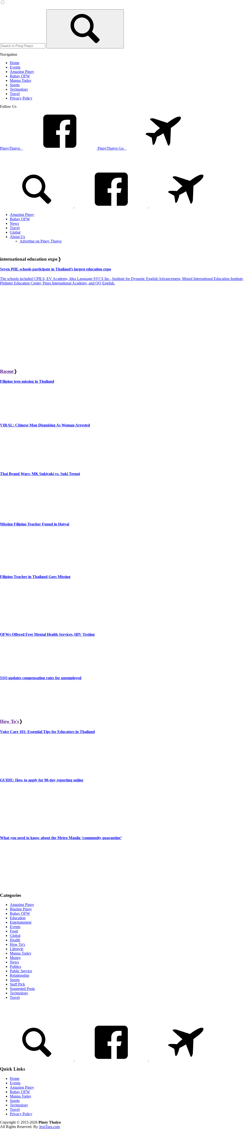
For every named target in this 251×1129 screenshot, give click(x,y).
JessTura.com (49, 1127)
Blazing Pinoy (21, 909)
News (14, 962)
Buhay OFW (20, 913)
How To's (9, 721)
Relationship (19, 975)
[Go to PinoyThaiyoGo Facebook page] (186, 206)
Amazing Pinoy (22, 905)
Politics (15, 966)
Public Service (21, 971)
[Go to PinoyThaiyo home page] (33, 164)
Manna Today (20, 953)
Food (14, 931)
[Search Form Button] (85, 28)
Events (15, 927)
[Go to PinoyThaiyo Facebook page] (112, 206)
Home (14, 1078)
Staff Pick (17, 984)
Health (15, 940)
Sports (15, 980)
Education (17, 918)
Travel (15, 997)
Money (15, 958)
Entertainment (20, 922)
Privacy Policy (21, 1114)
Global (15, 935)
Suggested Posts (22, 989)
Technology (19, 993)
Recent (6, 371)
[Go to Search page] (37, 206)
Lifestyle (16, 949)
